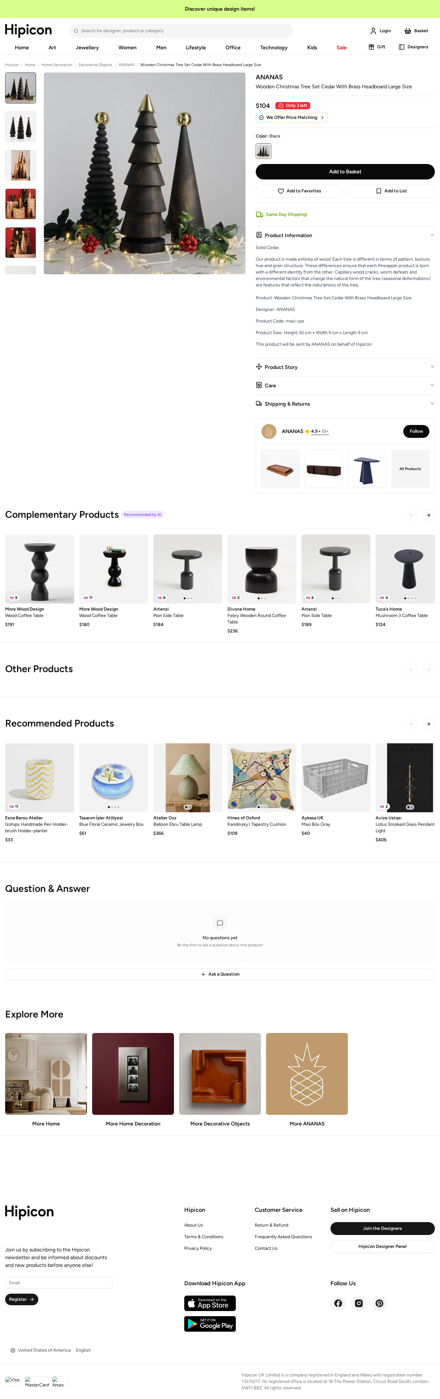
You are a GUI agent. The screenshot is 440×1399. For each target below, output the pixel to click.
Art (52, 47)
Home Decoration (57, 65)
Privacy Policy (198, 1248)
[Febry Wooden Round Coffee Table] (261, 569)
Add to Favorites (304, 191)
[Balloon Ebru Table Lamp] (187, 777)
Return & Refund (271, 1225)
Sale (342, 47)
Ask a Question (224, 974)
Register (18, 1299)
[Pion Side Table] (187, 569)
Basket (421, 31)
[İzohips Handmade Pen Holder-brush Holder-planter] (39, 777)
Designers (417, 47)
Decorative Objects (95, 65)
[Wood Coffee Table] (39, 569)
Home (22, 47)
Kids (312, 47)
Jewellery (87, 47)
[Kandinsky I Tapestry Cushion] (261, 777)
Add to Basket (345, 172)
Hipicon (12, 65)
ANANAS (126, 65)
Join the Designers (382, 1228)
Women (128, 47)
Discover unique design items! (220, 9)
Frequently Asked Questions (283, 1237)
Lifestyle (196, 47)
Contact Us (266, 1248)
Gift (381, 47)
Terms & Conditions (204, 1237)
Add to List (396, 191)
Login (385, 31)
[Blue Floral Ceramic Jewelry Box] (113, 777)
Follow (416, 431)
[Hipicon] (28, 31)
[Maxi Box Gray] (335, 777)
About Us (193, 1225)
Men (161, 47)
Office (233, 47)
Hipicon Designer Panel (383, 1246)
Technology (274, 47)
